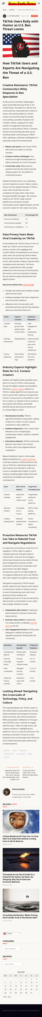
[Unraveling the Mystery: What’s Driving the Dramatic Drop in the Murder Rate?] (21, 900)
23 (26, 989)
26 (5, 993)
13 (10, 986)
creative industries (28, 459)
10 (31, 982)
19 (5, 989)
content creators (18, 389)
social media (21, 754)
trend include (28, 285)
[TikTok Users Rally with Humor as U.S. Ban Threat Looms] (21, 45)
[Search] (39, 3)
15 (21, 986)
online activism (9, 754)
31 (31, 993)
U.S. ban (6, 757)
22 (21, 989)
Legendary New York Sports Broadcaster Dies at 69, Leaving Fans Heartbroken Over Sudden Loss (11, 774)
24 (31, 989)
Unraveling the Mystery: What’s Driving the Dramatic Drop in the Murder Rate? (20, 916)
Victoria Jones (14, 16)
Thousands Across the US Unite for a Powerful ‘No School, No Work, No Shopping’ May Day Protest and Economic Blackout (19, 878)
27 (10, 993)
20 (10, 989)
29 (21, 993)
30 (26, 993)
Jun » (9, 997)
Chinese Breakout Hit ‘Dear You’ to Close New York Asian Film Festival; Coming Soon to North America (20, 838)
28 (16, 993)
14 (16, 986)
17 (31, 986)
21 (16, 989)
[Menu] (3, 3)
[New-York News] (22, 3)
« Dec (5, 997)
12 (5, 986)
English (9, 933)
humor (14, 750)
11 (36, 982)
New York (23, 750)
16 (26, 986)
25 (36, 989)
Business (34, 16)
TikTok (30, 754)
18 (36, 986)
